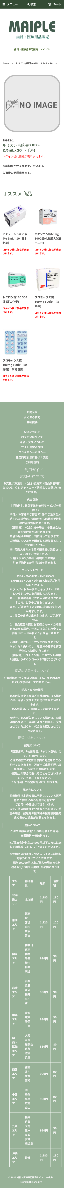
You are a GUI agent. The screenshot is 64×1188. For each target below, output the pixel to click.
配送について (32, 432)
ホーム (6, 63)
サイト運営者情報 (32, 447)
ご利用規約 (32, 462)
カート (57, 4)
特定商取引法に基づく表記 (32, 457)
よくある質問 (32, 417)
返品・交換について (32, 442)
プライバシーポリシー (32, 452)
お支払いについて (32, 437)
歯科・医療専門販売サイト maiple (35, 1177)
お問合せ (32, 412)
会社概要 (32, 422)
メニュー (12, 4)
